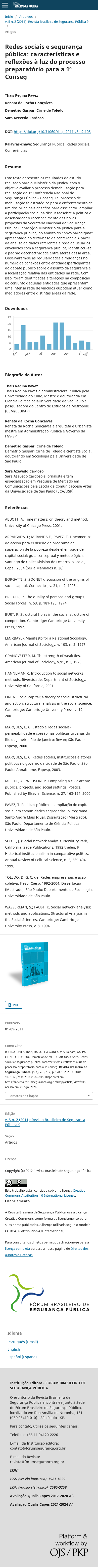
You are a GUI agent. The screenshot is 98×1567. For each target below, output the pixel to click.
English (14, 1349)
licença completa (18, 1248)
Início (9, 16)
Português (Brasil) (23, 1341)
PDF (15, 1005)
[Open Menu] (5, 5)
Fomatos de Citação (23, 1095)
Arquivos (26, 16)
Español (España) (22, 1356)
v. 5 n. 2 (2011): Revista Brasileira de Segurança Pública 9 (46, 21)
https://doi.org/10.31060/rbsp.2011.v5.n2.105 (52, 131)
